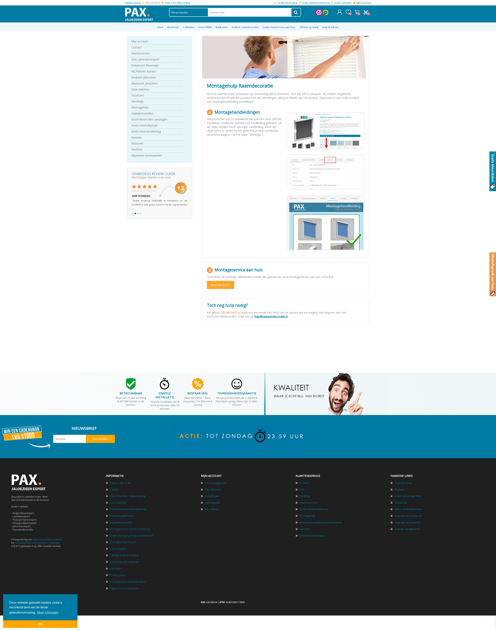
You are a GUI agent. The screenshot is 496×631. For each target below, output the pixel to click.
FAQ (302, 489)
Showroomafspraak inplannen (128, 509)
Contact (136, 47)
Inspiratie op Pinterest (407, 522)
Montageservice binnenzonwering (130, 529)
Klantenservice (140, 53)
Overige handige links (407, 529)
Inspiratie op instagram (408, 516)
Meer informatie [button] (48, 612)
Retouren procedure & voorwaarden (321, 522)
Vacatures (137, 95)
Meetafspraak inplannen (124, 562)
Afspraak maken (220, 285)
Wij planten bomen (121, 522)
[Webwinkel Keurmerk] (319, 14)
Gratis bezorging (287, 2)
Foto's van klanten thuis (408, 509)
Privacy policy (118, 575)
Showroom (400, 502)
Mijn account (363, 2)
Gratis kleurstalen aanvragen (149, 119)
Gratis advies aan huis (407, 496)
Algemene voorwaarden (146, 155)
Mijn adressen (213, 489)
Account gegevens (215, 483)
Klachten (136, 149)
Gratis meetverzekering (315, 2)
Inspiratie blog (402, 483)
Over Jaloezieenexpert (145, 59)
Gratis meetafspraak (144, 125)
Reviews (136, 137)
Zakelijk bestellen (142, 113)
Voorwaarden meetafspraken (127, 581)
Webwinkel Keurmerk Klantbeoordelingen (37, 542)
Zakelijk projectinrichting (124, 555)
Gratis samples (342, 2)
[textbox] (249, 12)
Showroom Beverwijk (144, 65)
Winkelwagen (357, 12)
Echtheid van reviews (312, 535)
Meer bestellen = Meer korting (127, 496)
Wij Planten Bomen (143, 71)
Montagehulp (140, 107)
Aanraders (116, 568)
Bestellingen (212, 496)
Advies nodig (132, 2)
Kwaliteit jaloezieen (143, 77)
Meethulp (137, 101)
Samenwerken (118, 548)
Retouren (137, 143)
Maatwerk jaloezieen (144, 83)
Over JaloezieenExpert (123, 542)
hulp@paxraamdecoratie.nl (271, 316)
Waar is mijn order (120, 483)
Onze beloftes (140, 89)
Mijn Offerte (212, 509)
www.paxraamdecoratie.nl (47, 539)
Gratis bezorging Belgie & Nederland (131, 535)
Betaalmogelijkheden (122, 516)
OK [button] (40, 624)
